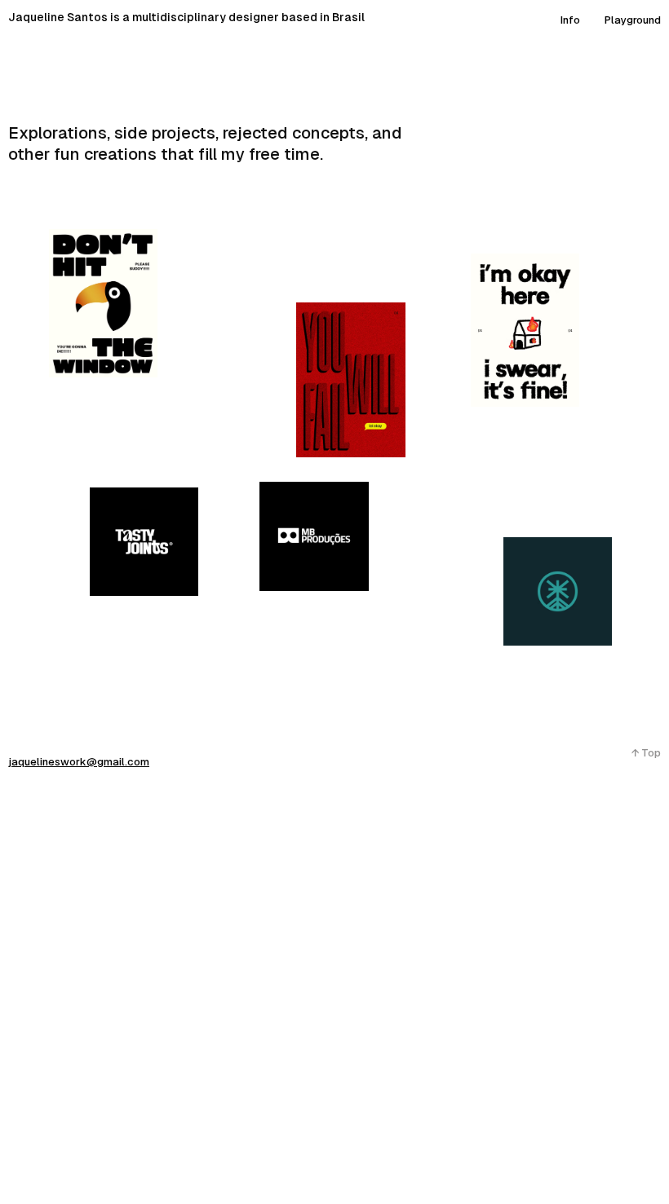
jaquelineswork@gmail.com (78, 762)
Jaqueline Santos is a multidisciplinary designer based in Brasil (186, 17)
